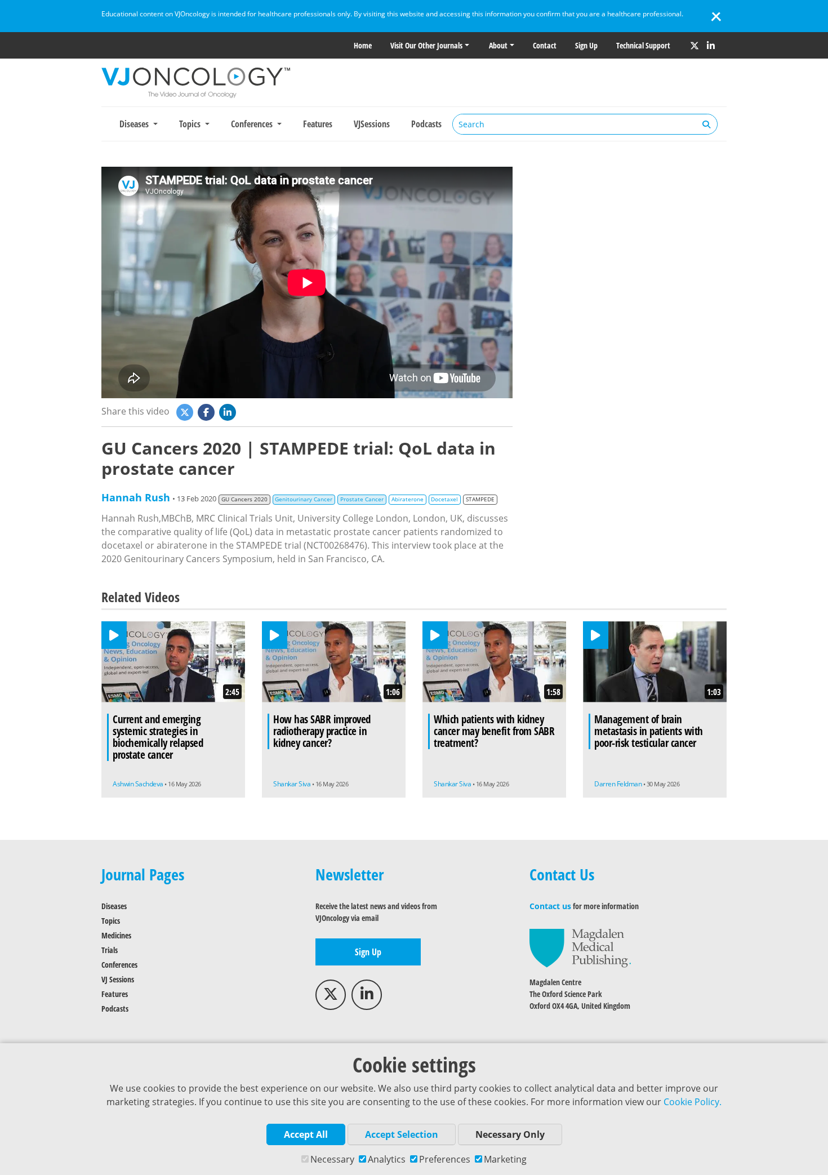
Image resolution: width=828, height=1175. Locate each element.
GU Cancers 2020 (244, 499)
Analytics (387, 1159)
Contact (545, 45)
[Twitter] (694, 45)
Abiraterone (407, 499)
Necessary (332, 1159)
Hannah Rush (135, 497)
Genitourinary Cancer (303, 499)
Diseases (114, 906)
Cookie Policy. (693, 1102)
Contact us (550, 906)
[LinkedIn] (711, 45)
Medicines (116, 935)
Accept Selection (401, 1134)
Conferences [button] (253, 124)
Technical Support (643, 45)
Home (363, 45)
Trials (109, 950)
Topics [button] (191, 124)
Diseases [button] (135, 124)
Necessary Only (510, 1134)
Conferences (119, 964)
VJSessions (372, 124)
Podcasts (426, 124)
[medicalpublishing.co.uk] (580, 947)
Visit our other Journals (426, 45)
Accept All (306, 1134)
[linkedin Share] (228, 411)
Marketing (505, 1159)
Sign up (586, 45)
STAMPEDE (480, 499)
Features (317, 124)
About (498, 45)
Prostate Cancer (362, 499)
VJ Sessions (117, 979)
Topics (110, 920)
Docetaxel (444, 499)
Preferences (444, 1159)
